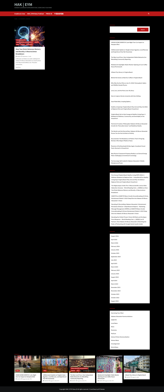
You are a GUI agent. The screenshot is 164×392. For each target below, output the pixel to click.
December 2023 (115, 287)
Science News (29, 44)
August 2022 (115, 301)
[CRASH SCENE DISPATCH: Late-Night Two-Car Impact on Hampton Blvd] (27, 364)
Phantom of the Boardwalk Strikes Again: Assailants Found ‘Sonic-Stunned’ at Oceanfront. (128, 147)
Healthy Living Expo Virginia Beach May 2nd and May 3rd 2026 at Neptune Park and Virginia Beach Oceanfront (129, 108)
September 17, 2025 (27, 56)
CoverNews (92, 389)
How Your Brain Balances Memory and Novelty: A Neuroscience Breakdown (28, 51)
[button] (149, 13)
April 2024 (114, 280)
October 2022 (115, 297)
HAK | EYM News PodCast (35, 14)
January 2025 (115, 273)
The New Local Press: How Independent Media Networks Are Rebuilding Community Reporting (128, 58)
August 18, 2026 (26, 379)
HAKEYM (36, 42)
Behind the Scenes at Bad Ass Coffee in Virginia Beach (126, 77)
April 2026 (114, 239)
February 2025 (115, 270)
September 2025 (116, 256)
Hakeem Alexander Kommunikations (24, 42)
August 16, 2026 (80, 381)
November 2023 (116, 291)
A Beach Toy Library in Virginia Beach (122, 72)
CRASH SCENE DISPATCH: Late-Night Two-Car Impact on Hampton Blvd (127, 43)
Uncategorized (115, 344)
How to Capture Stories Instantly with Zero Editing (126, 96)
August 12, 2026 (108, 381)
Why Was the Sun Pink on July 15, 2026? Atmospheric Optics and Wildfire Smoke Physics (128, 84)
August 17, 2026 (53, 381)
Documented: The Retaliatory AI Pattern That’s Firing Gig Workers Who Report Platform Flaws (127, 139)
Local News (114, 323)
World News (114, 347)
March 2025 (114, 267)
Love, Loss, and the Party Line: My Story (122, 90)
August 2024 (115, 277)
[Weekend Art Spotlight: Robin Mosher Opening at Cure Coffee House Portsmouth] (109, 364)
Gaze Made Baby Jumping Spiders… (121, 101)
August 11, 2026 (135, 377)
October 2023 (115, 294)
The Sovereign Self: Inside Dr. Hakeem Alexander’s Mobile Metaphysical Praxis (127, 162)
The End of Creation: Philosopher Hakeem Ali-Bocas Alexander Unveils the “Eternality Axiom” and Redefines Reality (129, 125)
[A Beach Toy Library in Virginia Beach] (137, 364)
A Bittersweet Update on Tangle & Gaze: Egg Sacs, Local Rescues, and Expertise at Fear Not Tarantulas (129, 51)
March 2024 (114, 284)
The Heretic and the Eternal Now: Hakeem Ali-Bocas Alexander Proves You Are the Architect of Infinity (129, 132)
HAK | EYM (23, 5)
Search (112, 23)
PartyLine (114, 330)
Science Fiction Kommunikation (120, 337)
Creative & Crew (19, 14)
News (17, 44)
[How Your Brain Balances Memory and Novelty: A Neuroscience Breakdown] (29, 36)
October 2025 (115, 253)
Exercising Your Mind (21, 40)
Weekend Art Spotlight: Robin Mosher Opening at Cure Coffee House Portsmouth (129, 65)
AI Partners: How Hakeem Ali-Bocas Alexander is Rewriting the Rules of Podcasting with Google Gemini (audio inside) (128, 222)
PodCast (23, 44)
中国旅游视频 (58, 14)
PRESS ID (49, 14)
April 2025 (114, 263)
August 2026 (115, 236)
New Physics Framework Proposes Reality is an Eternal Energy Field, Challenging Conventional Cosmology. (129, 154)
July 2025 (114, 260)
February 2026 (115, 246)
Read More (18, 67)
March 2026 (114, 243)
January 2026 (115, 250)
